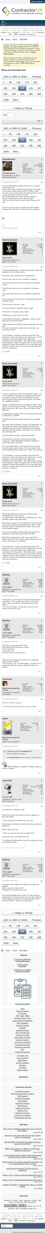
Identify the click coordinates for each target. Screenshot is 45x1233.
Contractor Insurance (22, 1091)
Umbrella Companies (27, 30)
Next (15, 99)
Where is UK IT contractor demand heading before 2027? (22, 1175)
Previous (36, 76)
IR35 (17, 1016)
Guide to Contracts (22, 1040)
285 (31, 94)
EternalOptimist (9, 159)
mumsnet (29, 1206)
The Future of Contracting (14, 32)
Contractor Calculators (22, 1047)
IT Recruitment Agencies (22, 1118)
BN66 (27, 1016)
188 (5, 94)
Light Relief (22, 34)
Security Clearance (22, 1063)
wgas (35, 1208)
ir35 (25, 1202)
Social (16, 34)
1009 (6, 99)
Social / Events (31, 34)
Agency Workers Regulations (22, 1021)
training (17, 1208)
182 (35, 82)
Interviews (22, 1065)
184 (14, 88)
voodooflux (7, 780)
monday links (15, 1205)
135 (18, 82)
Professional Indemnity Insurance (22, 1094)
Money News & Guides (22, 1037)
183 (5, 88)
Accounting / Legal (15, 30)
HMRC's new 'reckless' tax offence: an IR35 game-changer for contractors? (22, 1149)
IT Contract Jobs (22, 1056)
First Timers (22, 1013)
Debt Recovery (22, 1106)
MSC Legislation (22, 1023)
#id (42, 182)
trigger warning (23, 1208)
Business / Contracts (28, 28)
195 (14, 94)
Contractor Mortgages (22, 1098)
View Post (31, 751)
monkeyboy (7, 679)
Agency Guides (22, 1070)
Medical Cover (22, 1111)
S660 (22, 1016)
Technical (34, 32)
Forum (8, 39)
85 (10, 82)
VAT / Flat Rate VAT (22, 1033)
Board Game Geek (10, 240)
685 (39, 94)
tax (38, 1206)
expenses (34, 1200)
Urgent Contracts (22, 1058)
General (14, 28)
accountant (6, 1200)
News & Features (23, 1011)
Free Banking (22, 1101)
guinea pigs (17, 1202)
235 (22, 94)
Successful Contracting (22, 1042)
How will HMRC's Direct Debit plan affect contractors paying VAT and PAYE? (22, 1143)
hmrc (22, 1202)
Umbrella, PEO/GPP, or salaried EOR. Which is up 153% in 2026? (22, 1186)
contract (21, 1200)
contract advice (27, 1200)
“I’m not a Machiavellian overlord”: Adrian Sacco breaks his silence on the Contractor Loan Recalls (22, 1156)
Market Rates (22, 1060)
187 (39, 88)
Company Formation (22, 1103)
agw (11, 1200)
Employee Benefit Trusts (22, 1018)
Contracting (6, 28)
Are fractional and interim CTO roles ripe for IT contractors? (22, 1169)
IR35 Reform (26, 32)
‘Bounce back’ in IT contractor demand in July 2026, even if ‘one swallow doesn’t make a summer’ (23, 1163)
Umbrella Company (22, 1030)
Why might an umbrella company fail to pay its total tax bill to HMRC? (22, 1130)
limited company (32, 1202)
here (22, 61)
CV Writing (22, 1068)
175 (27, 82)
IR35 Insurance (22, 1096)
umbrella (30, 1208)
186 (31, 88)
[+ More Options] (39, 232)
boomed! (15, 1200)
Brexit (19, 28)
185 (22, 88)
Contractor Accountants (22, 1115)
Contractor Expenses (22, 1052)
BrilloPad (6, 575)
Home (23, 1009)
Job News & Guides (22, 1035)
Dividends (22, 1028)
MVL (22, 1050)
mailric (5, 718)
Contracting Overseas (22, 1045)
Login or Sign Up (36, 1)
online (34, 1206)
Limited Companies (22, 1025)
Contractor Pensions (22, 1108)
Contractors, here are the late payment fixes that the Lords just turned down (22, 1136)
